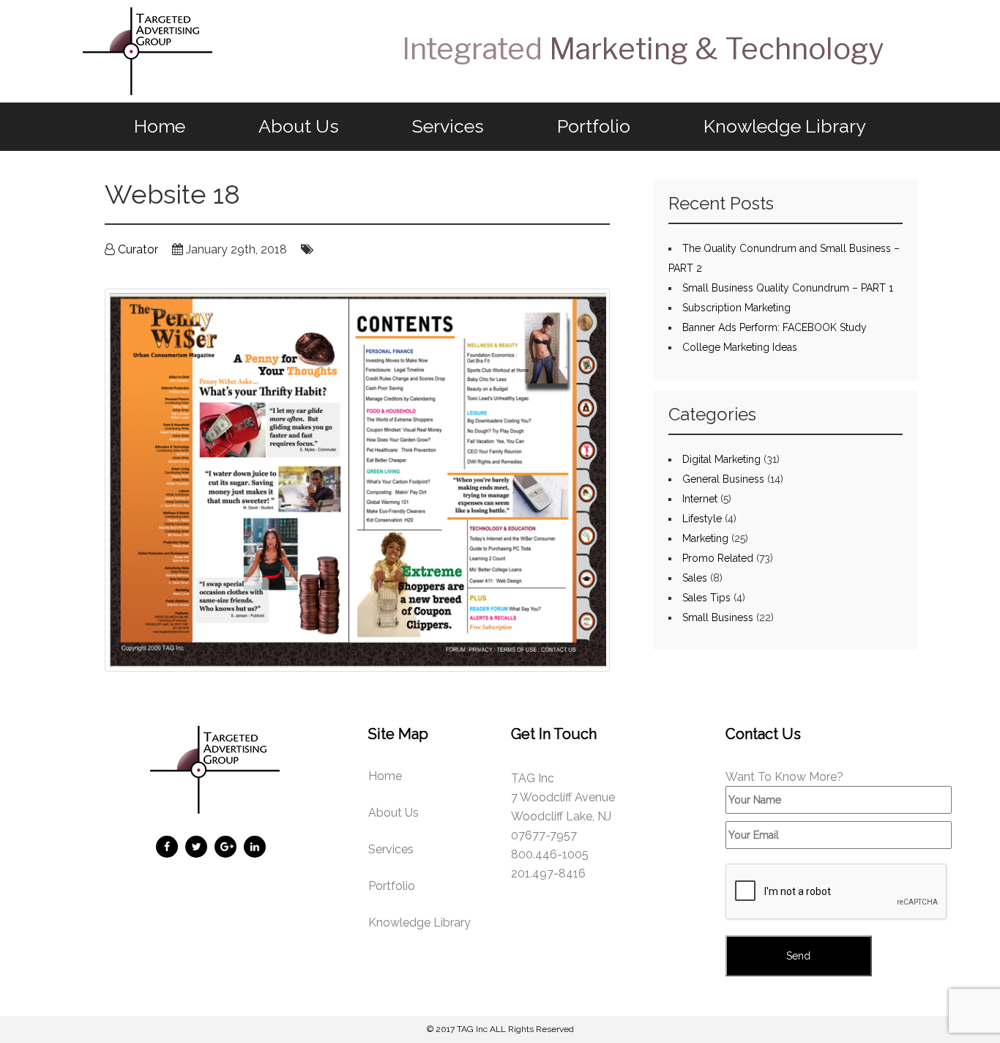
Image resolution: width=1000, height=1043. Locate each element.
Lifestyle (702, 518)
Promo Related (717, 558)
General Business (723, 479)
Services (448, 126)
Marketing (705, 538)
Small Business (717, 617)
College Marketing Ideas (739, 347)
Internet (699, 499)
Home (159, 126)
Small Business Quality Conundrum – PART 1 (787, 288)
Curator (138, 249)
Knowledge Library (785, 126)
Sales (694, 578)
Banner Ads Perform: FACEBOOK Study (774, 327)
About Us (298, 126)
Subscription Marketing (736, 307)
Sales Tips (706, 598)
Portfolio (593, 126)
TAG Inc (472, 1029)
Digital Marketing (721, 459)
